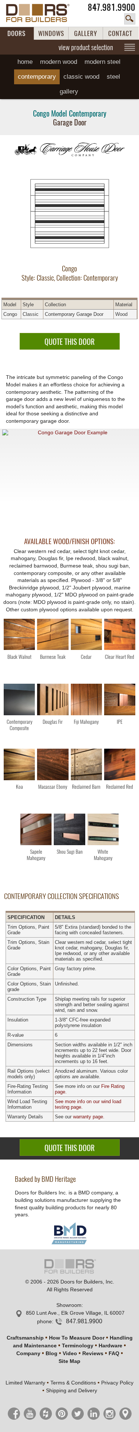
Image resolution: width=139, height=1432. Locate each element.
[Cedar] (86, 635)
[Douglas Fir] (52, 700)
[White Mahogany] (103, 830)
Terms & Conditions (73, 1383)
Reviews (92, 1353)
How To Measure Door (77, 1338)
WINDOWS (51, 33)
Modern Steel (102, 61)
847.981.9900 (111, 7)
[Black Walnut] (19, 635)
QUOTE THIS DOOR (69, 342)
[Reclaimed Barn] (86, 765)
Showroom (69, 1305)
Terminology (77, 1345)
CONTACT (120, 33)
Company (28, 1353)
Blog (51, 1353)
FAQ (114, 1353)
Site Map (69, 1361)
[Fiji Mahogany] (86, 700)
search (129, 18)
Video (70, 1353)
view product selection (86, 47)
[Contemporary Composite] (19, 700)
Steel (113, 76)
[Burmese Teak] (52, 635)
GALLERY (85, 33)
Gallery (69, 91)
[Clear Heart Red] (119, 635)
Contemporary (37, 76)
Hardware (110, 1345)
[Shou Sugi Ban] (69, 830)
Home (25, 61)
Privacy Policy (117, 1383)
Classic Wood (81, 76)
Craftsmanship (25, 1338)
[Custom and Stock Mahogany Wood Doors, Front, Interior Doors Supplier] (42, 13)
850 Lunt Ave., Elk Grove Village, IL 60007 (75, 1313)
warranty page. (89, 1116)
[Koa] (19, 765)
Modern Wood (58, 61)
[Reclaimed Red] (119, 765)
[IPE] (119, 700)
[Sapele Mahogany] (36, 830)
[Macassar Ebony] (52, 765)
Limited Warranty (25, 1383)
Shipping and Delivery (71, 1390)
